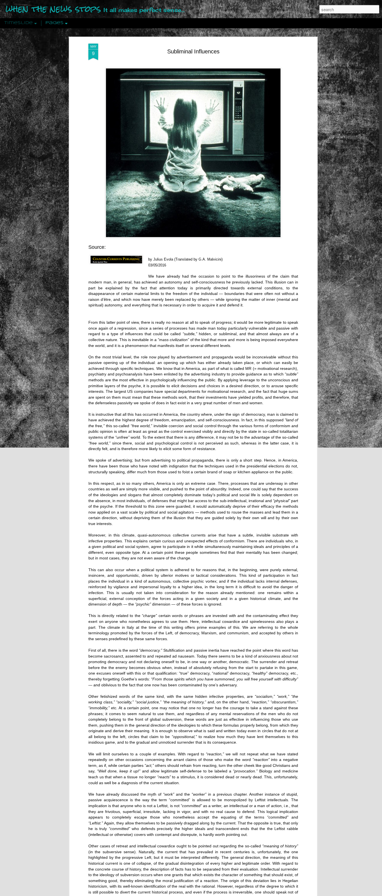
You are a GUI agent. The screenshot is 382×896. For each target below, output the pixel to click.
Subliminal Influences (193, 51)
